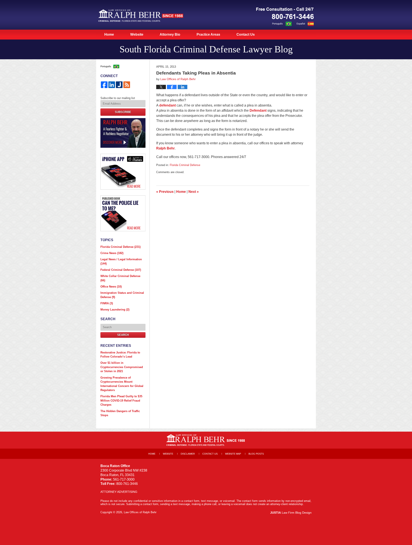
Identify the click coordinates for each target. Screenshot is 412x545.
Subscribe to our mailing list (117, 98)
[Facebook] (104, 84)
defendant (167, 105)
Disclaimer (188, 453)
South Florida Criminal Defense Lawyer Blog (140, 15)
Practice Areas (208, 34)
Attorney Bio (170, 34)
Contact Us (245, 34)
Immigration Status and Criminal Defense (122, 295)
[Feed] (126, 84)
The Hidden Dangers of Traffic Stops (120, 413)
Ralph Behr (165, 148)
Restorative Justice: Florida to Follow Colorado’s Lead (120, 354)
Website (136, 34)
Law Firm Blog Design (291, 512)
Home (109, 34)
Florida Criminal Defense (185, 165)
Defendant (258, 110)
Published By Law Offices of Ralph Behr (285, 13)
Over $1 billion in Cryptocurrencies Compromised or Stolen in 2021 (121, 367)
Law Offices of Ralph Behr (140, 512)
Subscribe (123, 112)
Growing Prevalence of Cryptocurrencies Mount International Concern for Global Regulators (121, 384)
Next (193, 191)
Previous (165, 191)
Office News (111, 286)
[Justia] (119, 84)
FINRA (106, 303)
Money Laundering (114, 309)
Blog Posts (256, 453)
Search (123, 334)
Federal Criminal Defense (120, 269)
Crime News (111, 253)
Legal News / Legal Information (121, 261)
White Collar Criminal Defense (120, 278)
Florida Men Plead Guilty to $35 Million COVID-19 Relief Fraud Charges (121, 400)
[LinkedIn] (111, 84)
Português (277, 23)
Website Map (233, 453)
